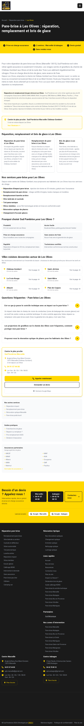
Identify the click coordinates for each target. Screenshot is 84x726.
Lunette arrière (9, 553)
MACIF (8, 453)
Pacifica (46, 466)
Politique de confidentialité (63, 723)
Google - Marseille (39, 514)
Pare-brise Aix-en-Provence (54, 599)
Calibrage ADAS (9, 567)
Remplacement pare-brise (15, 409)
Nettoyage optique (51, 546)
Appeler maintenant (43, 378)
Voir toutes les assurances (12, 469)
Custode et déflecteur (11, 543)
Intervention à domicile (11, 571)
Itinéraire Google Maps (43, 391)
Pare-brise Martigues (52, 606)
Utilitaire (6, 581)
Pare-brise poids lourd (13, 415)
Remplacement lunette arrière (15, 196)
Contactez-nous (72, 496)
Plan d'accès (10, 682)
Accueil (4, 20)
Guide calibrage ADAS (52, 585)
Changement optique (52, 539)
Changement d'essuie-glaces (15, 213)
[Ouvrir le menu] (79, 5)
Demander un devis (42, 385)
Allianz (8, 459)
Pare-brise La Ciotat (52, 637)
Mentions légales (46, 723)
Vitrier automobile (10, 546)
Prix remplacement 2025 (14, 435)
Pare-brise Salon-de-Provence (55, 644)
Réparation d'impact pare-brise (16, 189)
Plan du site (49, 574)
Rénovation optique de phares (15, 209)
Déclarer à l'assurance (14, 438)
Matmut (8, 466)
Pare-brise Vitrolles (51, 602)
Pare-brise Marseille (52, 592)
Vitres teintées (9, 206)
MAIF (45, 453)
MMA (8, 462)
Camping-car (8, 585)
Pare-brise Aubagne (52, 595)
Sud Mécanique (50, 616)
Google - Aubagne (60, 514)
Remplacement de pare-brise (15, 192)
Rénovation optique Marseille (16, 412)
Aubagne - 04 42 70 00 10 (56, 496)
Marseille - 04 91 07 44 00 (39, 496)
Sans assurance (9, 574)
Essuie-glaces (8, 564)
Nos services (49, 564)
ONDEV (30, 723)
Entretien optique (51, 543)
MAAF (8, 456)
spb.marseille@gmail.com (14, 671)
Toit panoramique (10, 202)
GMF (45, 462)
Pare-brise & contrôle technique (56, 588)
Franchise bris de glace (14, 429)
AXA (45, 456)
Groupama (47, 459)
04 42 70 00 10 (51, 667)
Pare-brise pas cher (10, 578)
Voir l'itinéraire (13, 125)
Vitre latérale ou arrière (12, 539)
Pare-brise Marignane (52, 648)
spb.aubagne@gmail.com (55, 671)
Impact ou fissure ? (51, 578)
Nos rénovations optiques (54, 536)
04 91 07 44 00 (13, 366)
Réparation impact (12, 406)
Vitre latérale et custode (13, 199)
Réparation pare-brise (16, 20)
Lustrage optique (51, 550)
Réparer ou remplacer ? (14, 432)
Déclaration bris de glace (53, 581)
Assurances (49, 567)
